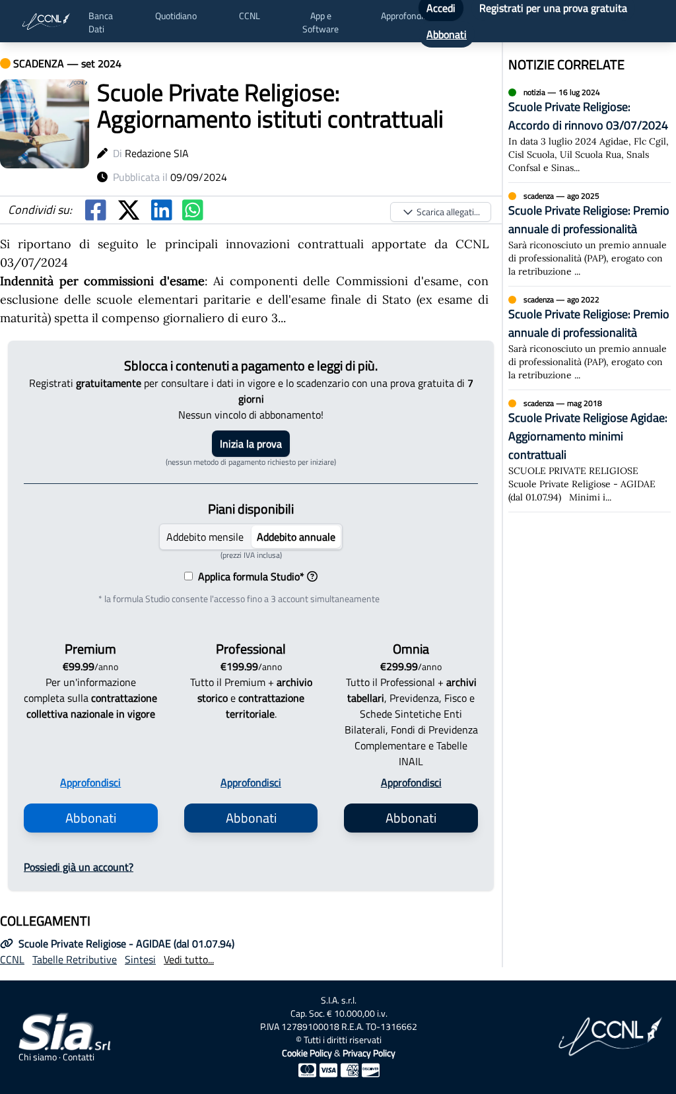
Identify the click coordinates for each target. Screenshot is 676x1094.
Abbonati (446, 34)
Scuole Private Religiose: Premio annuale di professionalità (588, 219)
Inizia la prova (251, 444)
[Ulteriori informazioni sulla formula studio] (312, 576)
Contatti (78, 1057)
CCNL (249, 15)
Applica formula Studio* (248, 576)
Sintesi (140, 959)
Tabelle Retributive (74, 959)
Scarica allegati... (448, 212)
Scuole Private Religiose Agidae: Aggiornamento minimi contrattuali (587, 436)
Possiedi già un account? (78, 867)
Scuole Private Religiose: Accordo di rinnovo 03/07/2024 (588, 116)
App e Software (320, 22)
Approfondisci (90, 782)
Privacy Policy (369, 1053)
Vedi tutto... (189, 959)
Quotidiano (176, 15)
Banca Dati (100, 22)
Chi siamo (37, 1057)
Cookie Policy (307, 1053)
